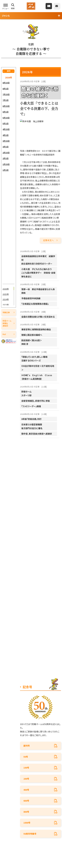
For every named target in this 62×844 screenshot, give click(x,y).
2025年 (6, 294)
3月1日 (6, 146)
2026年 (6, 288)
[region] (8, 181)
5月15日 (6, 117)
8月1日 (6, 88)
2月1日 (6, 158)
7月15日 (6, 94)
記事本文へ (48, 240)
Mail (4, 334)
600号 (26, 800)
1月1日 (6, 170)
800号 (26, 811)
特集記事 (6, 312)
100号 (26, 767)
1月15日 (6, 164)
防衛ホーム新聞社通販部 (7, 323)
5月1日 (6, 123)
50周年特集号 (29, 833)
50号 (25, 756)
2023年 (6, 304)
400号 (26, 789)
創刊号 (26, 745)
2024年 (6, 299)
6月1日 (6, 111)
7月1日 (6, 100)
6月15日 (6, 106)
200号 (26, 778)
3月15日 (6, 140)
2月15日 (6, 152)
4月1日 (6, 135)
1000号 (26, 822)
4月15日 (6, 129)
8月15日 (6, 82)
